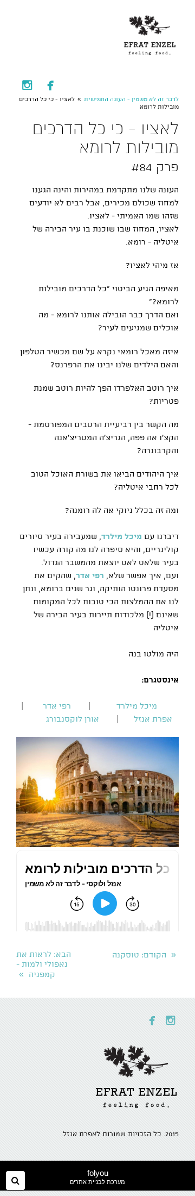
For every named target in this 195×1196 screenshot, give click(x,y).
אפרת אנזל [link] (153, 719)
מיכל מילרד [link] (136, 706)
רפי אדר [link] (57, 706)
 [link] (27, 85)
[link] (150, 32)
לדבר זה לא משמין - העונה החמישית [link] (131, 99)
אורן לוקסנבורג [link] (72, 719)
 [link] (50, 85)
